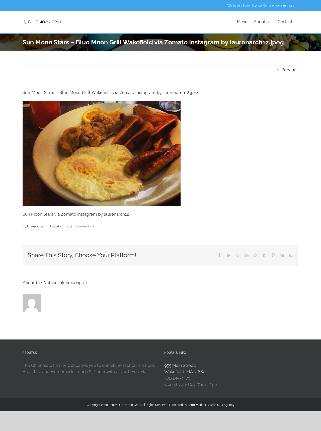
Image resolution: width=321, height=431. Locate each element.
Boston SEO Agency (220, 405)
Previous (289, 69)
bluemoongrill (36, 226)
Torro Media (196, 405)
